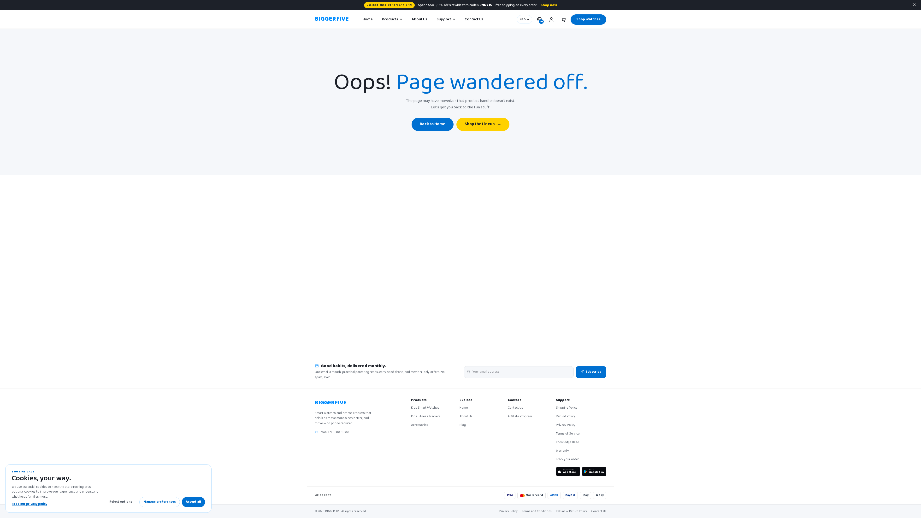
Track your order (567, 459)
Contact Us (474, 19)
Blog (463, 425)
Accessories (419, 425)
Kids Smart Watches (425, 408)
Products (390, 19)
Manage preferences (159, 502)
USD (523, 19)
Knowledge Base (567, 442)
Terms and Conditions (537, 511)
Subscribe (593, 372)
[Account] (551, 19)
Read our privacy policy (29, 504)
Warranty (562, 451)
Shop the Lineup (483, 124)
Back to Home (432, 124)
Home (367, 19)
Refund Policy (565, 416)
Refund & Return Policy (571, 511)
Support (444, 19)
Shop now (549, 5)
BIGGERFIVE (332, 19)
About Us (419, 19)
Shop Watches (588, 20)
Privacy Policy (565, 425)
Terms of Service (567, 434)
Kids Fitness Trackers (426, 416)
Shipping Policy (566, 408)
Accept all (193, 502)
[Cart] (563, 19)
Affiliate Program (520, 416)
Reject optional (121, 502)
